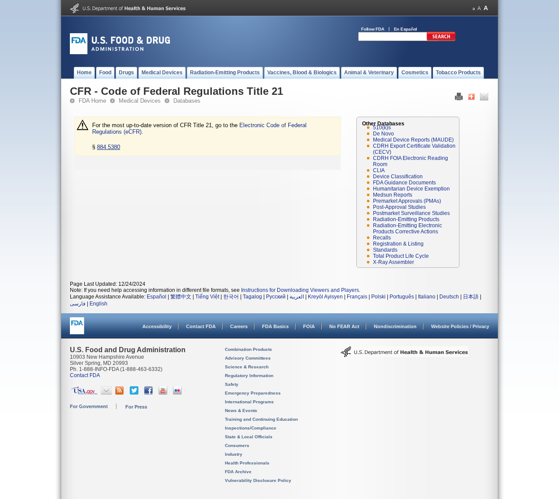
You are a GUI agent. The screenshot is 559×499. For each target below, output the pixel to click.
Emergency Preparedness (253, 393)
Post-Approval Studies (399, 207)
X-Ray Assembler (393, 262)
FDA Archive (238, 471)
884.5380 (108, 147)
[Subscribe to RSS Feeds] (120, 393)
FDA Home (92, 100)
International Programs (249, 401)
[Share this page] (471, 99)
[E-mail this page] (484, 99)
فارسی (78, 304)
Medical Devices (140, 100)
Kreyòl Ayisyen (325, 297)
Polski (378, 297)
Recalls (382, 238)
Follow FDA (372, 29)
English (98, 304)
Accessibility (157, 326)
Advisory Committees (248, 358)
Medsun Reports (392, 195)
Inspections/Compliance (250, 428)
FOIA (309, 326)
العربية (297, 297)
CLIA (379, 170)
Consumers (237, 445)
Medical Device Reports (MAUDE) (413, 140)
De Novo (383, 134)
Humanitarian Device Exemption (411, 189)
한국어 (231, 297)
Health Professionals (247, 463)
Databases (186, 100)
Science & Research (247, 366)
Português (402, 297)
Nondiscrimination (395, 326)
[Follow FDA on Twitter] (135, 393)
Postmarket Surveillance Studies (411, 213)
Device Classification (398, 176)
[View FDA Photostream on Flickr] (178, 393)
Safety (231, 384)
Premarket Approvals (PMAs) (407, 201)
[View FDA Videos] (164, 393)
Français (357, 297)
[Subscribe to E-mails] (106, 393)
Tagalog (252, 297)
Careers (239, 326)
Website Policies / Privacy (460, 326)
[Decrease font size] (474, 8)
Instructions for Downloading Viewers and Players (300, 290)
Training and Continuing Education (261, 419)
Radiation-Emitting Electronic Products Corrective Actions (407, 228)
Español (156, 297)
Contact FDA (201, 326)
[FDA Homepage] (77, 329)
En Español (406, 29)
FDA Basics (275, 326)
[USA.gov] (84, 393)
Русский (276, 297)
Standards (385, 250)
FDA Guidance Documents (404, 183)
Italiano (426, 297)
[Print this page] (459, 99)
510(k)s (382, 128)
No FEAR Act (344, 326)
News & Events (241, 410)
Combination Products (248, 349)
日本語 (471, 297)
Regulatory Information (249, 375)
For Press (136, 406)
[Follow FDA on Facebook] (149, 393)
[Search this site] (441, 39)
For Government (89, 406)
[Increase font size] (485, 8)
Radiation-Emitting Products (406, 219)
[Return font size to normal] (479, 8)
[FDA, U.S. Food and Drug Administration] (120, 52)
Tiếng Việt (207, 297)
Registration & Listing (398, 244)
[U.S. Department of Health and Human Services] (128, 11)
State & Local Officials (249, 436)
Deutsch (449, 297)
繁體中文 (180, 297)
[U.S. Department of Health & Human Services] (404, 354)
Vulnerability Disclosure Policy (258, 480)
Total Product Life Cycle (401, 256)
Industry (233, 454)
